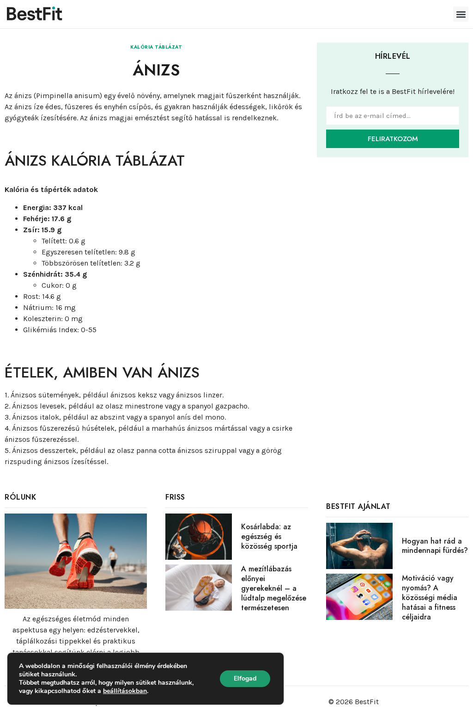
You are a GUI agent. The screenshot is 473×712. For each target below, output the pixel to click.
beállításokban (125, 691)
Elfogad (245, 678)
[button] (460, 14)
